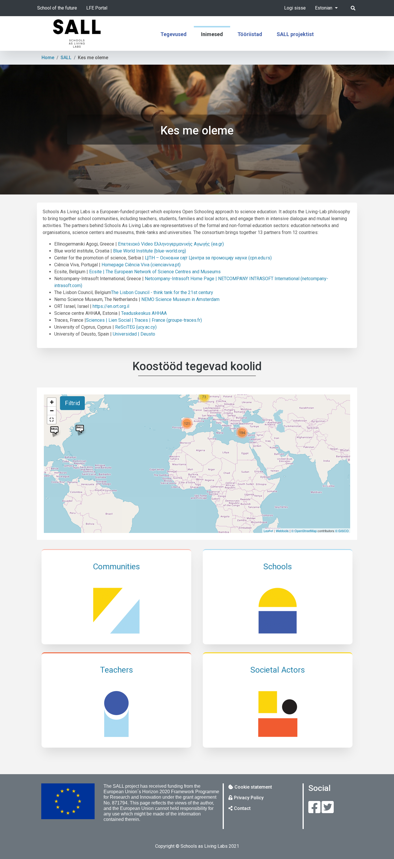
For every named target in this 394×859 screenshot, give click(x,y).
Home (48, 57)
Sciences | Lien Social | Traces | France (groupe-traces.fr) (144, 320)
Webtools (282, 530)
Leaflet (268, 530)
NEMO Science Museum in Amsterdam (180, 299)
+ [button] (52, 402)
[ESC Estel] (80, 429)
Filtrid (72, 403)
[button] (51, 419)
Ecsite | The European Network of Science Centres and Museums (155, 271)
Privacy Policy (249, 797)
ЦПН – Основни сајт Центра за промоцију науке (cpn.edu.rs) (208, 258)
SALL (66, 57)
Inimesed (212, 34)
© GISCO (342, 530)
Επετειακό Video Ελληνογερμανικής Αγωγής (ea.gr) (171, 244)
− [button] (52, 410)
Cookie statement (253, 787)
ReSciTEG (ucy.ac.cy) (136, 327)
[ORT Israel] (54, 430)
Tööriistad (249, 34)
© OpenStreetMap (304, 530)
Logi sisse (295, 8)
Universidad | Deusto (134, 334)
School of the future (57, 8)
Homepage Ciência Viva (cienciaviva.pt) (141, 264)
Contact (242, 808)
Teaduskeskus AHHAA (144, 313)
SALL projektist (295, 34)
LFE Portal (96, 8)
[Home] (77, 33)
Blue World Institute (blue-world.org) (149, 251)
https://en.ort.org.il (111, 306)
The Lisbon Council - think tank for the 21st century (162, 292)
